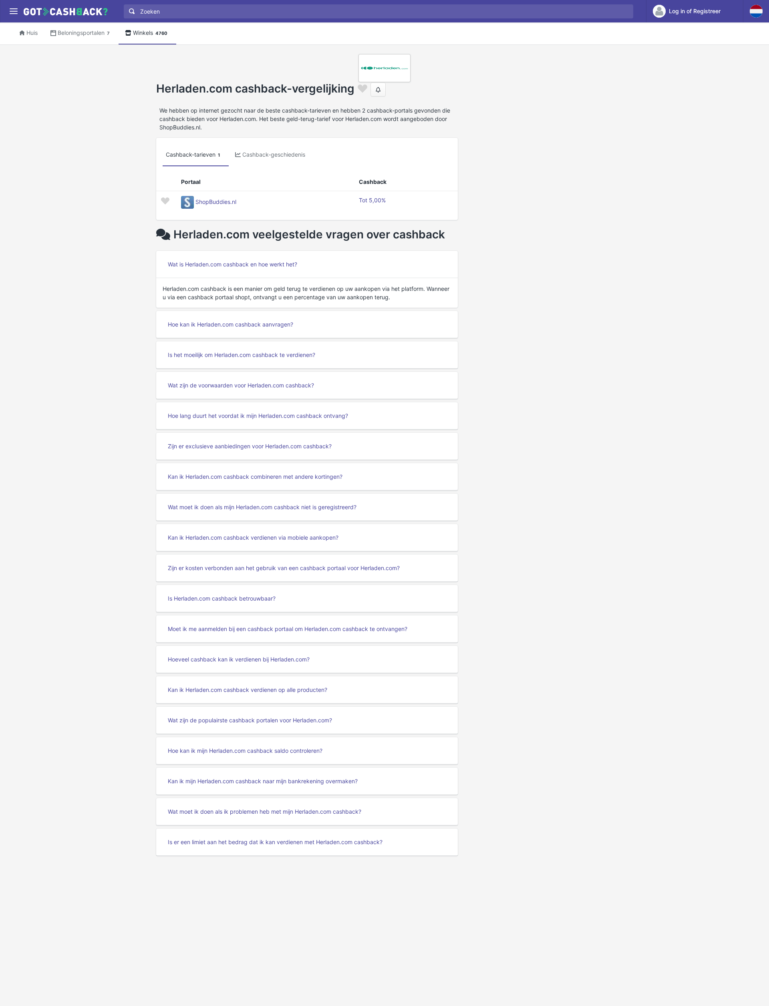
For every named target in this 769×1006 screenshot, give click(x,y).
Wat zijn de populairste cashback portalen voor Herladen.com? (250, 720)
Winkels (150, 32)
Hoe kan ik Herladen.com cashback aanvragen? (230, 324)
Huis (32, 32)
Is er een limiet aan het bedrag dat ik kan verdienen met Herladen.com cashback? (275, 842)
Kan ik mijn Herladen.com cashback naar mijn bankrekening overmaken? (263, 781)
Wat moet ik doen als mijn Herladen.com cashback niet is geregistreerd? (262, 507)
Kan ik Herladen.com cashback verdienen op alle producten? (247, 689)
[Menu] (13, 11)
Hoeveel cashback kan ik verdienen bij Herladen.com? (239, 659)
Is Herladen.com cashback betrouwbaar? (222, 598)
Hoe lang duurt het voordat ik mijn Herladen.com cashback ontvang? (258, 415)
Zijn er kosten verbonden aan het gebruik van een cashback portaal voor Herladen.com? (284, 567)
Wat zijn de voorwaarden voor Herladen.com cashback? (241, 385)
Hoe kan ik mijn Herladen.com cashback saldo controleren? (245, 750)
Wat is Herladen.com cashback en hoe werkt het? (232, 264)
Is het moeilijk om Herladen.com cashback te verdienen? (241, 354)
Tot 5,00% (372, 200)
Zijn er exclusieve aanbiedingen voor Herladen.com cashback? (250, 446)
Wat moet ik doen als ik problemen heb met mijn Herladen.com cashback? (264, 811)
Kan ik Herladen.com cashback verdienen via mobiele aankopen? (253, 537)
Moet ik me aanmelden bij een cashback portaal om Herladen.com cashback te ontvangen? (287, 628)
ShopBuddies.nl (215, 201)
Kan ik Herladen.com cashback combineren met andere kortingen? (255, 476)
